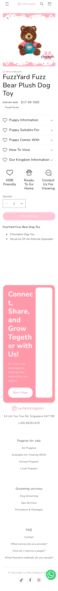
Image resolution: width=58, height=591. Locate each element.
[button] (7, 4)
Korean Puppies (29, 461)
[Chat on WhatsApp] (51, 575)
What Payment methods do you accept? (29, 557)
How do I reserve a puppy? (29, 551)
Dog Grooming (29, 496)
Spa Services (29, 503)
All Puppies (29, 448)
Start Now (20, 392)
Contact (29, 537)
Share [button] (9, 249)
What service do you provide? (29, 544)
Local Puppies (29, 468)
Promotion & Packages (29, 509)
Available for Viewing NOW (29, 455)
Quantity (7, 196)
